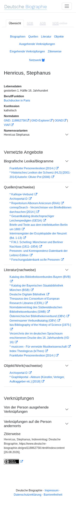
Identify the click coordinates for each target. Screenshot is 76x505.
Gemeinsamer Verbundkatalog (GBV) (33, 320)
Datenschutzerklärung (27, 494)
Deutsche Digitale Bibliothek (28, 294)
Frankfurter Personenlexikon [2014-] (32, 168)
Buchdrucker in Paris (17, 100)
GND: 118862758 (15, 120)
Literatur (46, 36)
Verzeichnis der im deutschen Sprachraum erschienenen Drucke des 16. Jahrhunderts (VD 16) (39, 338)
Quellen (33, 36)
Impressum (52, 490)
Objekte (59, 36)
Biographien (17, 36)
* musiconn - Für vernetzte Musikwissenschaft (38, 346)
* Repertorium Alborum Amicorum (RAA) (35, 203)
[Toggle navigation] (67, 6)
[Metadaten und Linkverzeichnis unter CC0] (13, 461)
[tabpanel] (38, 249)
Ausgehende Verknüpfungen (37, 44)
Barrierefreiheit (53, 494)
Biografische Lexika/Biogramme (28, 161)
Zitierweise (55, 51)
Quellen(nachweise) (19, 187)
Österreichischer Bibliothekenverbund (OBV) (38, 316)
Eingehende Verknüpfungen (27, 51)
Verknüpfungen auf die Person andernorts (27, 424)
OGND (59, 120)
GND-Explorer (40, 120)
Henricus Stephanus (17, 134)
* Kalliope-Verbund (22, 194)
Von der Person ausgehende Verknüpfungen (26, 409)
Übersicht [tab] (15, 23)
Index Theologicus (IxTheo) (27, 351)
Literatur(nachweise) (20, 270)
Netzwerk (35, 60)
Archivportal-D (19, 198)
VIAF (7, 124)
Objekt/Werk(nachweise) (23, 366)
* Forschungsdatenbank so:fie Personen (35, 259)
